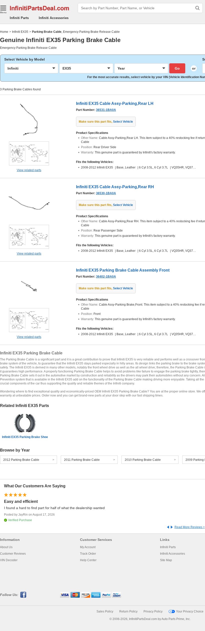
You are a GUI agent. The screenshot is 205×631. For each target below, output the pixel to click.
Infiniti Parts (19, 18)
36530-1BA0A (106, 193)
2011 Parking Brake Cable (82, 460)
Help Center (88, 560)
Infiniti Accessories (53, 18)
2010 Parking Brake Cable (143, 460)
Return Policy (128, 611)
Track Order (88, 553)
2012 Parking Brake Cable (21, 460)
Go (177, 68)
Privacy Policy (153, 611)
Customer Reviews (13, 553)
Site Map (166, 560)
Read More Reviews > (189, 527)
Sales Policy (104, 611)
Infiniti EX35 (20, 32)
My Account (88, 547)
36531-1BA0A (106, 110)
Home (4, 32)
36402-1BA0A (106, 276)
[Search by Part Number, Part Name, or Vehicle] (197, 8)
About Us (6, 547)
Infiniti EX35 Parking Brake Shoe (25, 437)
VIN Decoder (9, 560)
